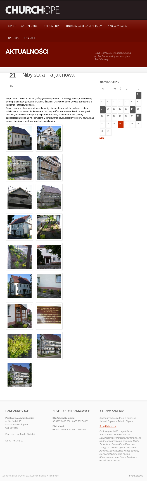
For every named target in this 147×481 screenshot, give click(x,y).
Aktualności (29, 26)
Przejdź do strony (107, 426)
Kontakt (29, 38)
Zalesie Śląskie (38, 476)
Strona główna (136, 476)
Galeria (13, 38)
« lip (101, 137)
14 (132, 109)
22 (138, 116)
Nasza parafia (117, 26)
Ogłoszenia (51, 26)
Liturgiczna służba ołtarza (84, 26)
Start (12, 26)
